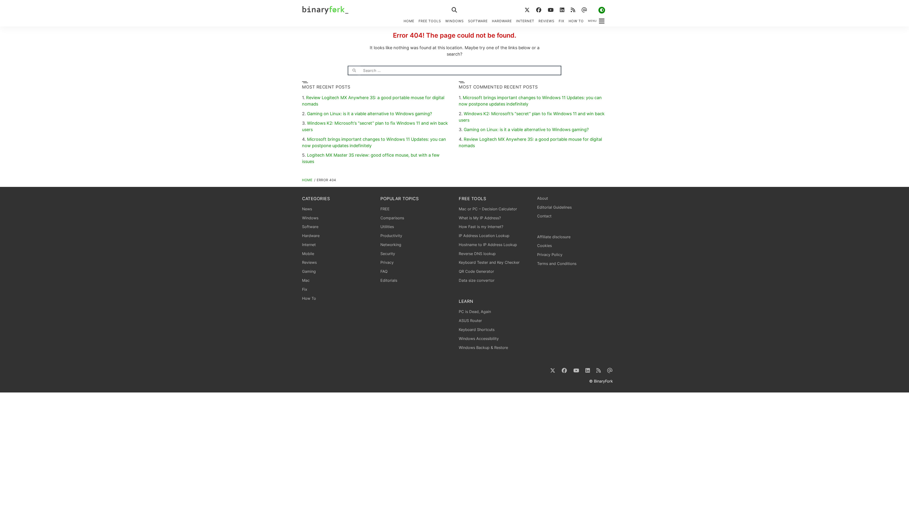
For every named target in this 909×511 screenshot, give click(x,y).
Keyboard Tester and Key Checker (489, 262)
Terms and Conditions (556, 263)
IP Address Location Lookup (484, 235)
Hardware (502, 21)
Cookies (544, 245)
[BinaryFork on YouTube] (550, 10)
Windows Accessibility (479, 338)
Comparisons (392, 218)
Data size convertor (477, 280)
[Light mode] (601, 10)
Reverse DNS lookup (477, 253)
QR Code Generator (476, 271)
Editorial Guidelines (554, 207)
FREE (385, 209)
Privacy (387, 262)
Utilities (387, 226)
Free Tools (430, 21)
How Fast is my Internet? (481, 226)
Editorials (388, 280)
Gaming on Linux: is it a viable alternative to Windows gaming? (369, 113)
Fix (561, 21)
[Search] (354, 70)
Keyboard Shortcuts (477, 329)
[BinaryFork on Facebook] (538, 10)
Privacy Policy (549, 254)
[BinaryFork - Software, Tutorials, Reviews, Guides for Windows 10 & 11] (362, 10)
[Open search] (454, 10)
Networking (390, 244)
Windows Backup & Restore (483, 347)
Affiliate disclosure (553, 236)
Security (387, 253)
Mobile (308, 253)
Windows (454, 21)
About (542, 198)
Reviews (546, 21)
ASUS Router (470, 320)
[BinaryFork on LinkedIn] (562, 10)
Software (478, 21)
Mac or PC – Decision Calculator (488, 209)
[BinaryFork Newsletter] (584, 10)
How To (576, 21)
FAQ (384, 271)
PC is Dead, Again (475, 311)
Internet (525, 21)
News (307, 209)
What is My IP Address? (480, 218)
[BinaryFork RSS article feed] (572, 10)
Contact (544, 216)
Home (409, 21)
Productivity (391, 235)
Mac (306, 280)
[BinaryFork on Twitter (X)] (527, 10)
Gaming (309, 271)
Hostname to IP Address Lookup (488, 244)
